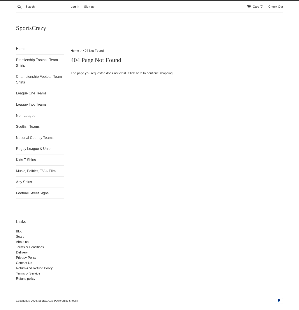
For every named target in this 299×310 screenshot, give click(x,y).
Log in (75, 6)
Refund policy (25, 278)
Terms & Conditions (30, 247)
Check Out (275, 6)
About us (22, 242)
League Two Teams (31, 104)
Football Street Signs (32, 193)
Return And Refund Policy (34, 268)
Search (21, 236)
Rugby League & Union (34, 149)
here (139, 73)
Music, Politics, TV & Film (36, 171)
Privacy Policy (26, 257)
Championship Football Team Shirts (39, 79)
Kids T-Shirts (26, 160)
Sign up (89, 6)
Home (20, 49)
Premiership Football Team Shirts (37, 62)
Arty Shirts (24, 182)
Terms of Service (28, 273)
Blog (19, 231)
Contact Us (24, 263)
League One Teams (31, 93)
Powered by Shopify (66, 300)
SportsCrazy (31, 28)
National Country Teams (34, 138)
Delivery (22, 252)
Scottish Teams (28, 126)
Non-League (25, 115)
